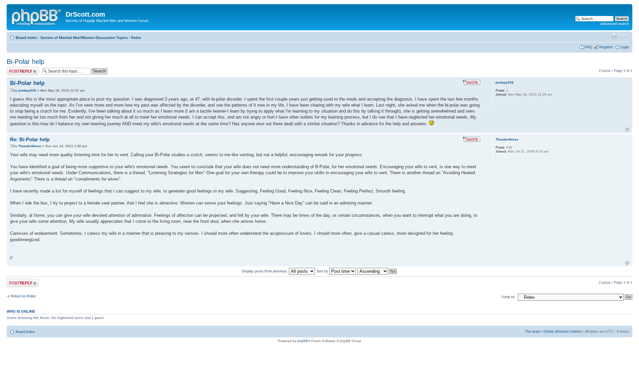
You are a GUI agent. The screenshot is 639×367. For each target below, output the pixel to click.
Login (624, 47)
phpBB (302, 341)
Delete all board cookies (562, 331)
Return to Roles (23, 296)
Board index (26, 38)
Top (627, 129)
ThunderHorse (29, 146)
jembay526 (27, 90)
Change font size (624, 36)
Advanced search (614, 24)
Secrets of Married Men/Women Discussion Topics (84, 38)
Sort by (323, 271)
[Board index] (37, 16)
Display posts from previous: (265, 271)
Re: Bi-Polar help (30, 139)
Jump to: (508, 297)
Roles (136, 38)
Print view (614, 36)
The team (532, 331)
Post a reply (16, 69)
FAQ (588, 47)
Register (606, 47)
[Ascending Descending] (377, 271)
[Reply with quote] (472, 82)
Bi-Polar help (25, 61)
